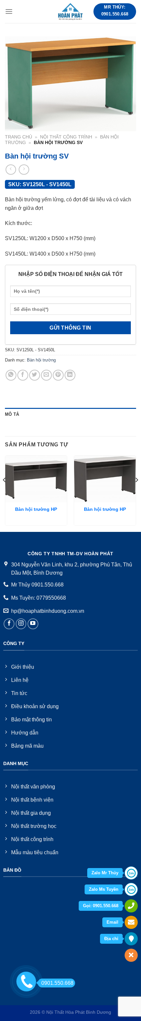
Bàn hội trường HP (36, 509)
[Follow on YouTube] (33, 623)
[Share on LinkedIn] (70, 375)
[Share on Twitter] (34, 375)
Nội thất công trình (66, 137)
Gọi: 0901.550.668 (100, 905)
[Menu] (9, 11)
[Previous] (4, 493)
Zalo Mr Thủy (104, 872)
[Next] (136, 493)
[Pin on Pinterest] (58, 375)
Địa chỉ (111, 938)
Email (112, 922)
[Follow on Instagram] (21, 623)
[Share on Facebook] (22, 375)
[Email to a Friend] (46, 375)
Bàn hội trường (41, 360)
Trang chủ (18, 137)
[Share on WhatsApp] (11, 375)
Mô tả (12, 414)
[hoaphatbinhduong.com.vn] (70, 11)
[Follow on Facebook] (9, 623)
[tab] (70, 414)
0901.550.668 (57, 983)
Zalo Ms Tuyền (103, 889)
